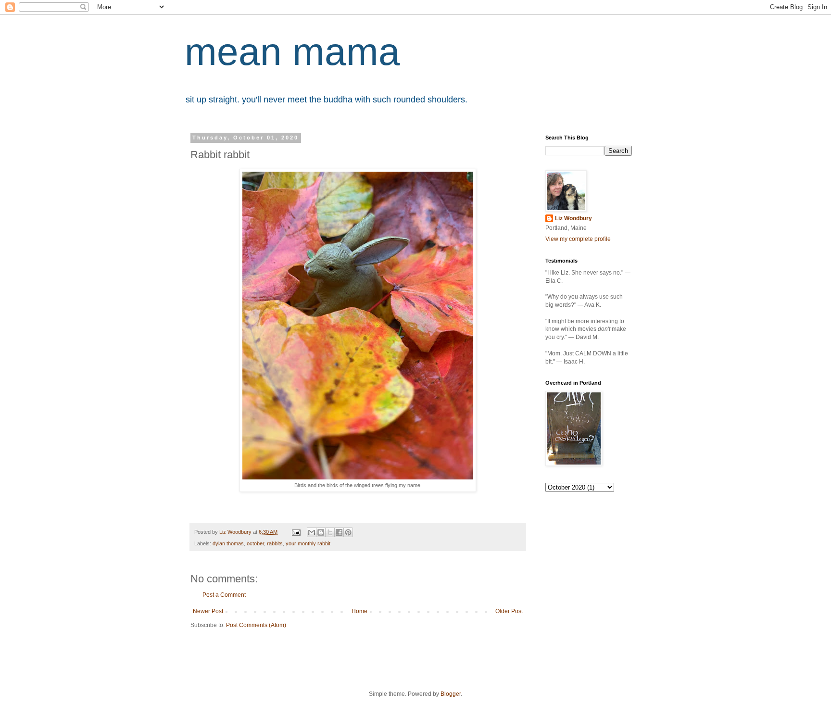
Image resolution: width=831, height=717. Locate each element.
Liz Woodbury (573, 218)
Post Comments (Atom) (256, 625)
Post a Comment (224, 594)
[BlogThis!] (321, 532)
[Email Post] (296, 532)
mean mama (292, 51)
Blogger (451, 694)
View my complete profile (578, 239)
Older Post (509, 611)
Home (359, 611)
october (255, 543)
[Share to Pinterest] (348, 532)
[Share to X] (330, 532)
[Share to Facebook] (339, 532)
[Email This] (311, 532)
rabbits (275, 543)
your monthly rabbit (308, 543)
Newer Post (208, 611)
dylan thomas (228, 543)
